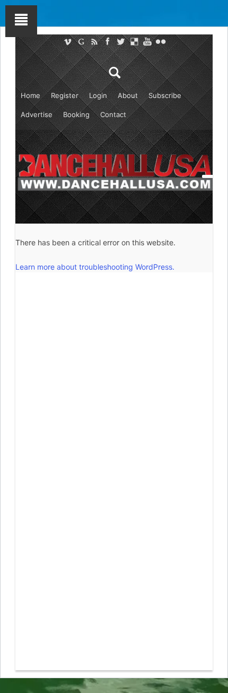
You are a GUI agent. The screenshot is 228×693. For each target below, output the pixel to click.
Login (98, 95)
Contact (113, 114)
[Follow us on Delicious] (134, 41)
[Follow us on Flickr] (160, 41)
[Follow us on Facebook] (107, 41)
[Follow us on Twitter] (120, 41)
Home (30, 95)
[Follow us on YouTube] (147, 41)
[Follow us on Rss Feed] (94, 41)
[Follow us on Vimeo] (67, 41)
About (128, 95)
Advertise (36, 114)
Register (64, 95)
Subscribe (164, 95)
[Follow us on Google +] (80, 41)
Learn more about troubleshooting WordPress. (94, 266)
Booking (76, 114)
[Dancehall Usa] (114, 170)
